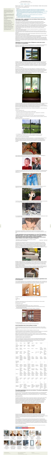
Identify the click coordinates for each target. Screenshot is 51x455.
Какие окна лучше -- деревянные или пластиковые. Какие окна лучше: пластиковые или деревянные (31, 9)
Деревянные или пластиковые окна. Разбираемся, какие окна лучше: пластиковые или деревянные (30, 10)
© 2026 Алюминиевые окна (6, 452)
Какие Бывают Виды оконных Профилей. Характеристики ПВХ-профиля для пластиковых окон (8, 26)
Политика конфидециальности (20, 453)
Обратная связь (33, 452)
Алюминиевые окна (25, 1)
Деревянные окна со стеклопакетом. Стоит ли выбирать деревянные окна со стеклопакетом (29, 14)
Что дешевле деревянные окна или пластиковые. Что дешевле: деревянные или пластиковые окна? (31, 17)
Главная (21, 3)
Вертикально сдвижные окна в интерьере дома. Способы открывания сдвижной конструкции (9, 23)
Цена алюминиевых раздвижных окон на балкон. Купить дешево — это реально (8, 18)
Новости (25, 3)
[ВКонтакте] (18, 427)
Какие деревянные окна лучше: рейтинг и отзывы (23, 15)
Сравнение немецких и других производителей (23, 16)
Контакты (19, 452)
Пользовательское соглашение (23, 452)
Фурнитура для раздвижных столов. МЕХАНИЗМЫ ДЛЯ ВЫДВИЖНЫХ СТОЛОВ (9, 15)
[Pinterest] (25, 427)
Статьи (28, 3)
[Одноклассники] (31, 427)
